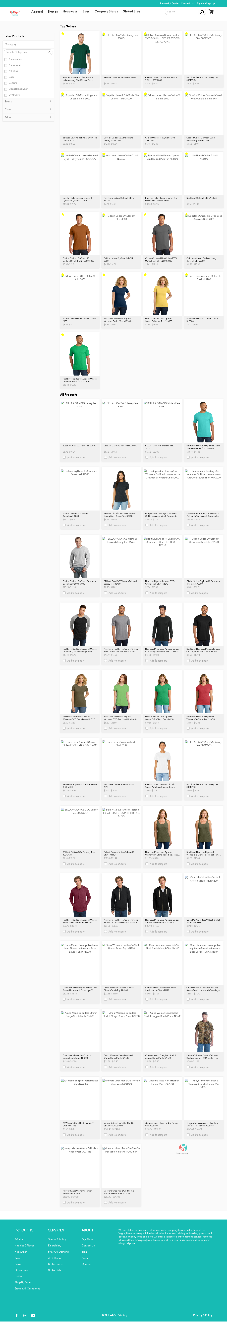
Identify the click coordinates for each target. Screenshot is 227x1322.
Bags (11, 77)
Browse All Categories (27, 1288)
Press (85, 1258)
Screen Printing (57, 1239)
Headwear (21, 1252)
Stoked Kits (54, 1270)
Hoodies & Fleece (25, 1245)
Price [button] (8, 117)
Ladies (18, 1276)
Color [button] (8, 109)
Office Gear (21, 1270)
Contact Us (88, 1245)
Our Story (87, 1239)
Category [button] (10, 44)
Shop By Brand (23, 1282)
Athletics (13, 71)
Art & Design (55, 1258)
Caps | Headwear (18, 89)
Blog (84, 1252)
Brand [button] (8, 101)
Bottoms (13, 83)
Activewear (15, 65)
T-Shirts (19, 1239)
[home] (16, 13)
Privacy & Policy (202, 1315)
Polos (18, 1264)
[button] (37, 11)
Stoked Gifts (55, 1264)
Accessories (15, 59)
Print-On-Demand (58, 1252)
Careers (86, 1264)
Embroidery (54, 1245)
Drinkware (14, 95)
